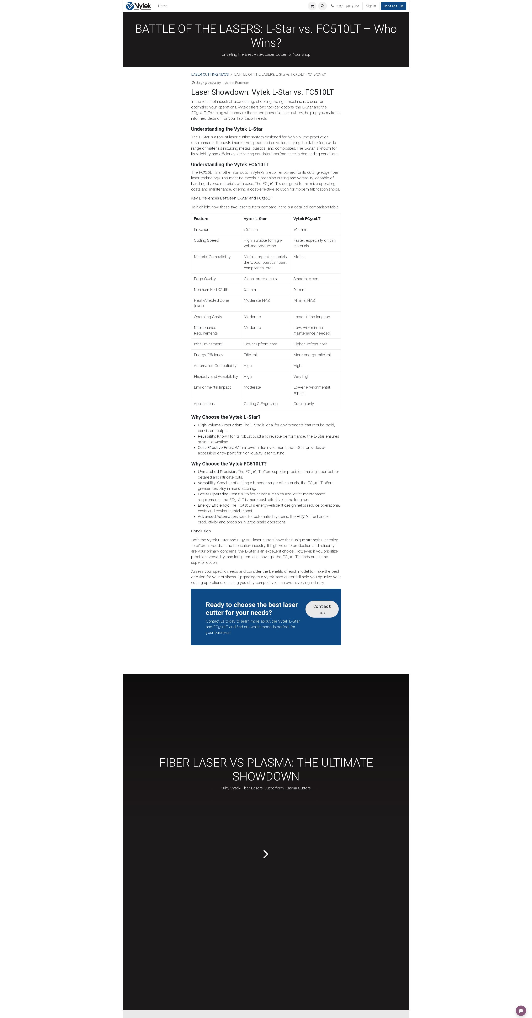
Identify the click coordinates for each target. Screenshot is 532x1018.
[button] (322, 6)
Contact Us (394, 6)
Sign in (371, 6)
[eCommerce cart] (312, 6)
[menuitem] (162, 6)
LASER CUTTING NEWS (210, 74)
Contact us (322, 609)
